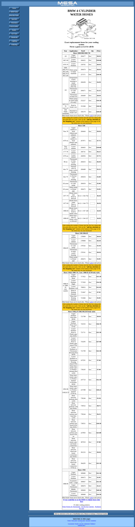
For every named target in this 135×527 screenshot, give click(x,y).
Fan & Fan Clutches (87, 507)
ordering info (81, 525)
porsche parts (81, 520)
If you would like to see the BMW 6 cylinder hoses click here (81, 500)
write (91, 115)
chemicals (87, 523)
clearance (93, 520)
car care (81, 523)
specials (88, 520)
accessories (71, 523)
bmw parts (74, 520)
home (69, 520)
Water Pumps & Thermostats (71, 507)
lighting (93, 523)
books (76, 523)
